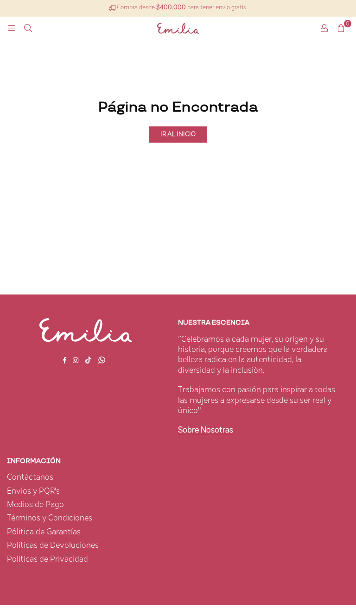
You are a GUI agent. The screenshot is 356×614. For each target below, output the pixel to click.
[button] (340, 28)
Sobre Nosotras (205, 430)
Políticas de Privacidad (47, 559)
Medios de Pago (35, 504)
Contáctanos (30, 477)
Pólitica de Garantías (44, 532)
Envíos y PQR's (33, 491)
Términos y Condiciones (49, 518)
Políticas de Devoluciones (53, 545)
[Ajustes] (324, 28)
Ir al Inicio (178, 134)
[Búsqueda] (27, 28)
